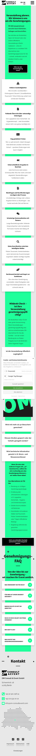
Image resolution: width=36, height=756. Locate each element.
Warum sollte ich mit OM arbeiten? (13, 607)
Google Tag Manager (15, 376)
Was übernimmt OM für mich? (15, 585)
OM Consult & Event (17, 26)
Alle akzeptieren (18, 388)
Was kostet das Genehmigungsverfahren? (14, 640)
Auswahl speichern (18, 384)
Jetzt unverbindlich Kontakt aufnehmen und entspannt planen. (18, 541)
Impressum (10, 744)
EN (22, 2)
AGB (27, 744)
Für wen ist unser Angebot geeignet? (14, 595)
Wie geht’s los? (10, 630)
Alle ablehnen (18, 392)
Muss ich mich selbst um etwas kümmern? (15, 619)
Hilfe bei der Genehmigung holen (18, 68)
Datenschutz (20, 744)
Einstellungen (18, 751)
